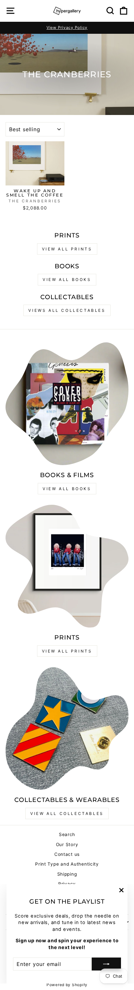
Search (67, 834)
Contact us (67, 854)
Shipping (67, 874)
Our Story (67, 844)
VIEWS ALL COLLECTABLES (66, 310)
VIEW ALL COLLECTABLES (67, 813)
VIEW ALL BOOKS (67, 279)
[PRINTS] (67, 566)
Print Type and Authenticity (67, 864)
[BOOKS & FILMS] (67, 403)
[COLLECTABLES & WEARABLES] (67, 728)
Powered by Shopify (67, 984)
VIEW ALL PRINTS (67, 249)
